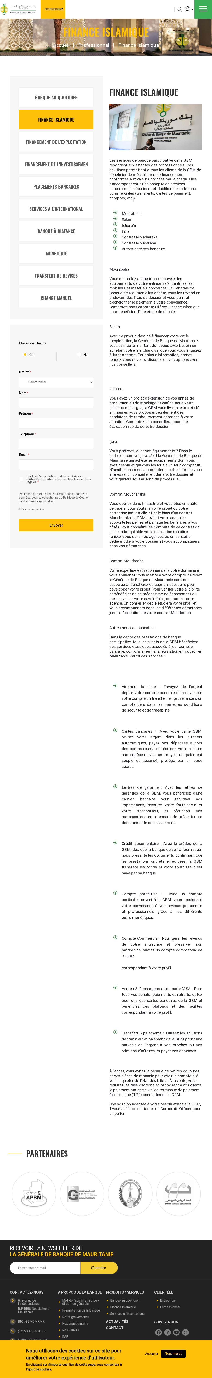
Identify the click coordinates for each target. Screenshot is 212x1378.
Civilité (25, 372)
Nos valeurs (70, 1330)
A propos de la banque (80, 1292)
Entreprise (167, 1300)
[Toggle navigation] (203, 9)
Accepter (151, 1353)
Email (24, 455)
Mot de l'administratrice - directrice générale (80, 1302)
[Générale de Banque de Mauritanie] (18, 9)
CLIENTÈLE (163, 1292)
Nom (23, 393)
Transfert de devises (56, 275)
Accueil (61, 45)
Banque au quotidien (56, 97)
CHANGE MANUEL (56, 298)
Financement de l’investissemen (56, 164)
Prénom (26, 413)
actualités (117, 1321)
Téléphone (27, 434)
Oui (31, 354)
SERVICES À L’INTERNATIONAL (56, 208)
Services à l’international (127, 1313)
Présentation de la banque (81, 1310)
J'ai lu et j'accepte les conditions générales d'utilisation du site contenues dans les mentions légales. (59, 479)
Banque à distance (56, 231)
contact (115, 1328)
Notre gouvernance (75, 1317)
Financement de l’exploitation (56, 142)
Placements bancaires (56, 186)
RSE (65, 1336)
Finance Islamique (56, 119)
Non (86, 354)
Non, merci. (173, 1353)
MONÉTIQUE (56, 253)
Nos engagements (75, 1323)
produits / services (125, 1292)
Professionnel (54, 9)
